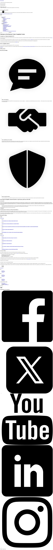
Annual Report (2, 208)
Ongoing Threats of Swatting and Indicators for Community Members (10, 223)
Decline (3, 266)
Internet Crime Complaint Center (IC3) (7, 13)
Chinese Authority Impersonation (7, 26)
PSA (51, 37)
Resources (4, 20)
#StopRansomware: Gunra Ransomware (7, 243)
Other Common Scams (5, 29)
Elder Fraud (4, 28)
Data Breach (4, 27)
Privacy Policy (3, 271)
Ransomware (4, 30)
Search (1, 32)
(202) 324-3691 (3, 283)
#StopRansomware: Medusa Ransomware (7, 240)
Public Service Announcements (6, 18)
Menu (1, 14)
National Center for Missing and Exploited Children (29, 46)
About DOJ (3, 280)
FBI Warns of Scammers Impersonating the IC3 (7, 229)
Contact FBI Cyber (5, 22)
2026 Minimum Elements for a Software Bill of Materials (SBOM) (10, 249)
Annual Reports (5, 19)
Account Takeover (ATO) (6, 24)
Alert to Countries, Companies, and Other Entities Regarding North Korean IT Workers (12, 246)
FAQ (17, 253)
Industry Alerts (5, 21)
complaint (32, 39)
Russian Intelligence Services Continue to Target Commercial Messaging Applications (12, 232)
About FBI (3, 276)
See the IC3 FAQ (7, 284)
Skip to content (2, 0)
